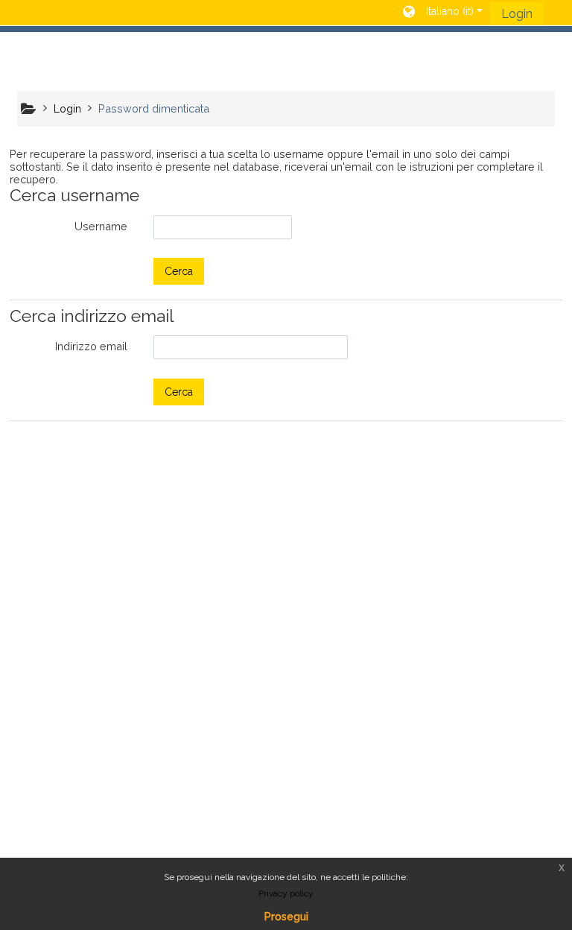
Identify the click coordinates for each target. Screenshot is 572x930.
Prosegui (286, 917)
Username (100, 226)
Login (517, 14)
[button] (443, 13)
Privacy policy (286, 893)
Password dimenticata (153, 108)
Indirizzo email (91, 346)
